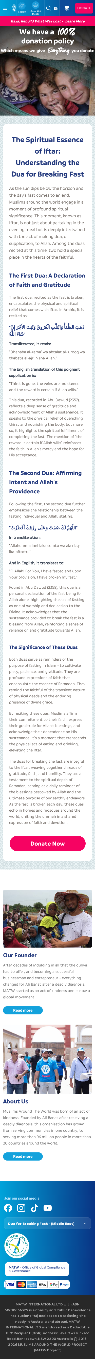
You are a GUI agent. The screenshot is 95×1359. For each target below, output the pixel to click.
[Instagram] (21, 1208)
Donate (84, 8)
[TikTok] (34, 1208)
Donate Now (47, 843)
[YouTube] (48, 1208)
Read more (23, 1010)
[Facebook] (8, 1208)
